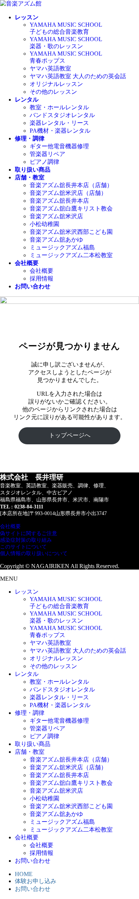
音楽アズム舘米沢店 (56, 216)
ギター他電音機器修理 (59, 146)
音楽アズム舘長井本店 (59, 201)
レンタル (27, 674)
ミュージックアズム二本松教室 (71, 255)
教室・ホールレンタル (59, 107)
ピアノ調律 (44, 162)
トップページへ (69, 435)
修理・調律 (29, 713)
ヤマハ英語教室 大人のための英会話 (78, 76)
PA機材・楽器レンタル (60, 130)
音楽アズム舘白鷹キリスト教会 (71, 208)
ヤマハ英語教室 (50, 68)
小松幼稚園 (44, 224)
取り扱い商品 (32, 744)
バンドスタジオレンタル (62, 115)
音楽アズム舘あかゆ (56, 239)
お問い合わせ (32, 860)
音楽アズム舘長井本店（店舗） (71, 185)
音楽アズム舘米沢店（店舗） (68, 193)
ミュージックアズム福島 (62, 247)
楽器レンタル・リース (59, 123)
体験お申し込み (35, 881)
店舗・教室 (29, 752)
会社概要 (41, 271)
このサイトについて (23, 547)
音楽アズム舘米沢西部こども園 (71, 232)
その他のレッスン (53, 92)
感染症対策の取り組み (26, 540)
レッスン (27, 591)
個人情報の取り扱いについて (33, 553)
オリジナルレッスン (56, 84)
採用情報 (41, 278)
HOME (24, 874)
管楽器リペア (47, 154)
